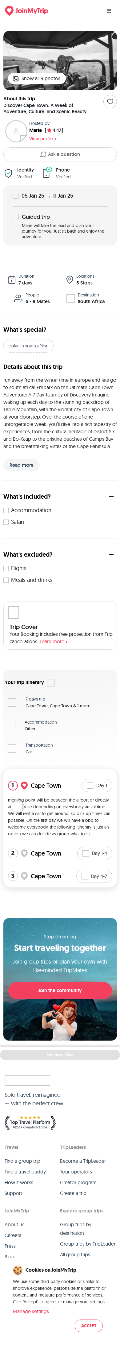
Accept (88, 1326)
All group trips (75, 1254)
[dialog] (60, 1299)
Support (13, 1193)
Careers (13, 1235)
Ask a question (64, 154)
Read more (22, 465)
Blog (9, 1257)
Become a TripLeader (83, 1161)
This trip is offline (60, 1055)
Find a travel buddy (25, 1172)
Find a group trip (22, 1161)
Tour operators (76, 1172)
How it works (19, 1182)
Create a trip (73, 1193)
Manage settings (31, 1311)
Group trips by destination (75, 1228)
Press (10, 1246)
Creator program (78, 1182)
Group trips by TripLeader (87, 1244)
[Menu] (109, 10)
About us (14, 1224)
